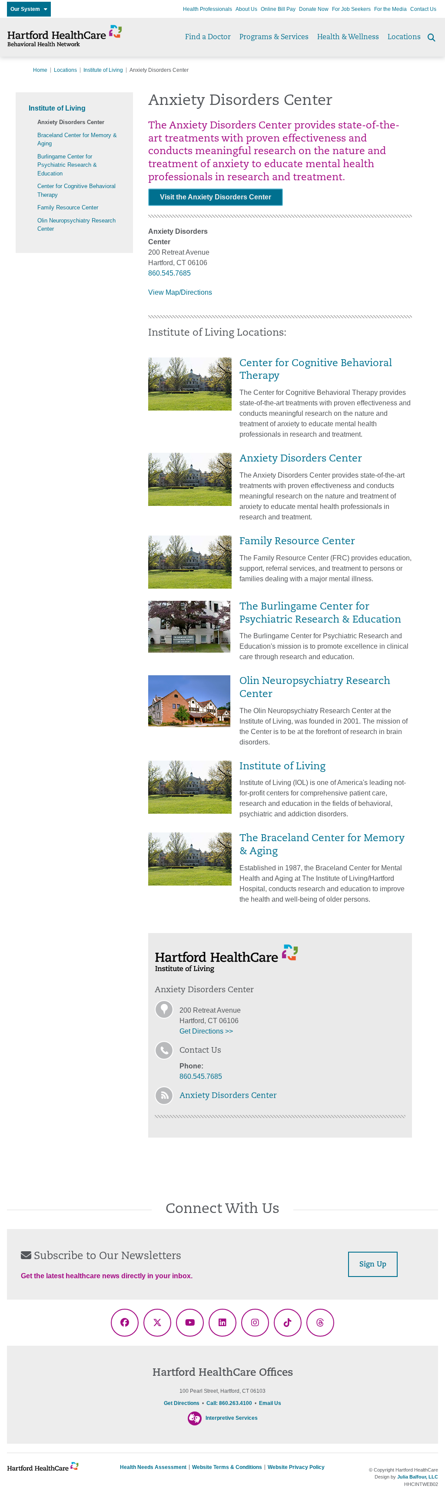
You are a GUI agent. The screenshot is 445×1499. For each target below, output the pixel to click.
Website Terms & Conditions (227, 1467)
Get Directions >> (206, 1031)
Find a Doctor (208, 37)
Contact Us (423, 9)
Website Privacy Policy (296, 1467)
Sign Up (372, 1264)
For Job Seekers (351, 9)
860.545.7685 (169, 273)
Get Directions (181, 1403)
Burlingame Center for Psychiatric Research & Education (67, 165)
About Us (246, 9)
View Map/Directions (180, 292)
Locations (404, 37)
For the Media (390, 9)
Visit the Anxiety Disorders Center (215, 197)
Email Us (270, 1403)
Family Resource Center (67, 207)
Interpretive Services (232, 1418)
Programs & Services (274, 37)
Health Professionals (207, 9)
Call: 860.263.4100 (229, 1403)
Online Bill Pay (278, 9)
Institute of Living (103, 70)
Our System (27, 9)
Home (40, 70)
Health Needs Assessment (153, 1467)
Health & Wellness (348, 37)
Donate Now (314, 9)
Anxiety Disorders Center (70, 122)
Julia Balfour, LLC (417, 1476)
